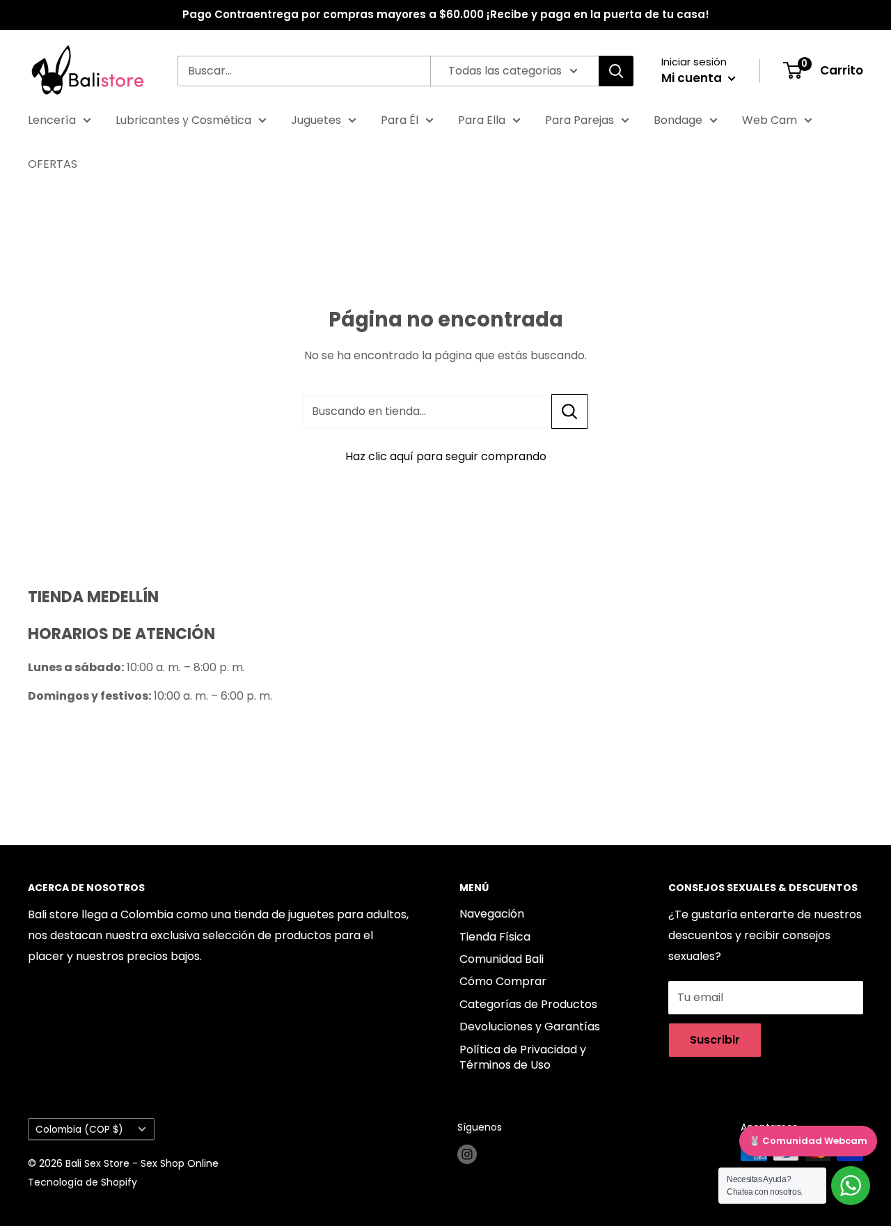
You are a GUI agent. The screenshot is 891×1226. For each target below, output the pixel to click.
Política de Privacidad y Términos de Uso (522, 1057)
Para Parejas (579, 120)
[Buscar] (616, 71)
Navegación (491, 914)
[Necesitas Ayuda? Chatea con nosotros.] (850, 1185)
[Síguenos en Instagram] (467, 1154)
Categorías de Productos (528, 1004)
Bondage (678, 120)
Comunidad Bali (501, 959)
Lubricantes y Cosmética (183, 120)
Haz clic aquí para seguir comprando (445, 456)
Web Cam (769, 120)
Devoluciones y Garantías (529, 1027)
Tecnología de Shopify (82, 1182)
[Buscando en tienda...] (569, 411)
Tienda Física (494, 937)
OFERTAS (52, 164)
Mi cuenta (693, 78)
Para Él (399, 120)
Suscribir (715, 1040)
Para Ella (481, 120)
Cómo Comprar (502, 981)
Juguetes (316, 120)
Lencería (52, 120)
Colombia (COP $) (79, 1129)
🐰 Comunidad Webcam (808, 1140)
